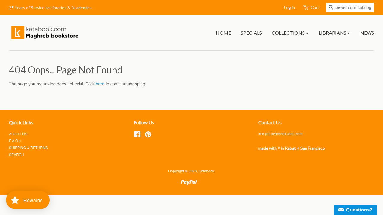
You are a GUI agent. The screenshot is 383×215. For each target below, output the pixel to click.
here (100, 84)
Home (223, 33)
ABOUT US (18, 133)
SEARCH (16, 154)
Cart (315, 7)
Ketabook (206, 170)
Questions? (358, 209)
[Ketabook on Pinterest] (148, 135)
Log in (289, 7)
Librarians (333, 33)
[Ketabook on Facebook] (137, 135)
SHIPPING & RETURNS (28, 147)
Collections (289, 33)
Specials (251, 33)
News (367, 33)
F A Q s (15, 140)
